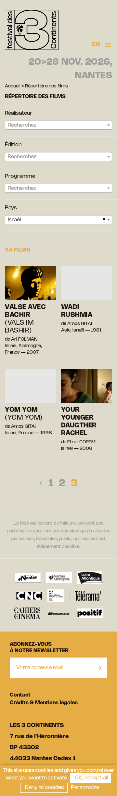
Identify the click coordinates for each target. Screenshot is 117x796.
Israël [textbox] (14, 219)
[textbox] (58, 125)
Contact (20, 695)
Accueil (12, 86)
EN (96, 44)
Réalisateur (18, 113)
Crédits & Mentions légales (44, 702)
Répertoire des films (46, 86)
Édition (13, 144)
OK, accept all (90, 778)
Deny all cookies (44, 787)
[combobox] (58, 125)
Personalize (85, 787)
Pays (11, 207)
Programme (20, 176)
